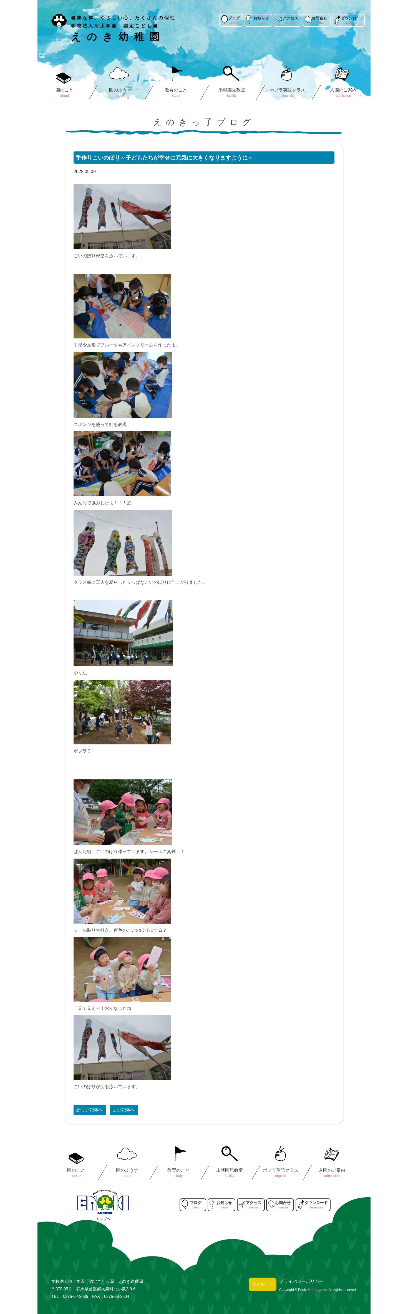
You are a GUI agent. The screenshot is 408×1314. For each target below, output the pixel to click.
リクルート (262, 1284)
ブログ (234, 18)
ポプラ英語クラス (288, 90)
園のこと (64, 90)
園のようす (120, 90)
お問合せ (319, 18)
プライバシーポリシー (301, 1281)
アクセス (290, 18)
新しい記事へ (89, 1110)
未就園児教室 (232, 90)
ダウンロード (352, 18)
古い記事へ (124, 1110)
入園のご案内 (343, 90)
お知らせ (261, 18)
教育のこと (176, 90)
